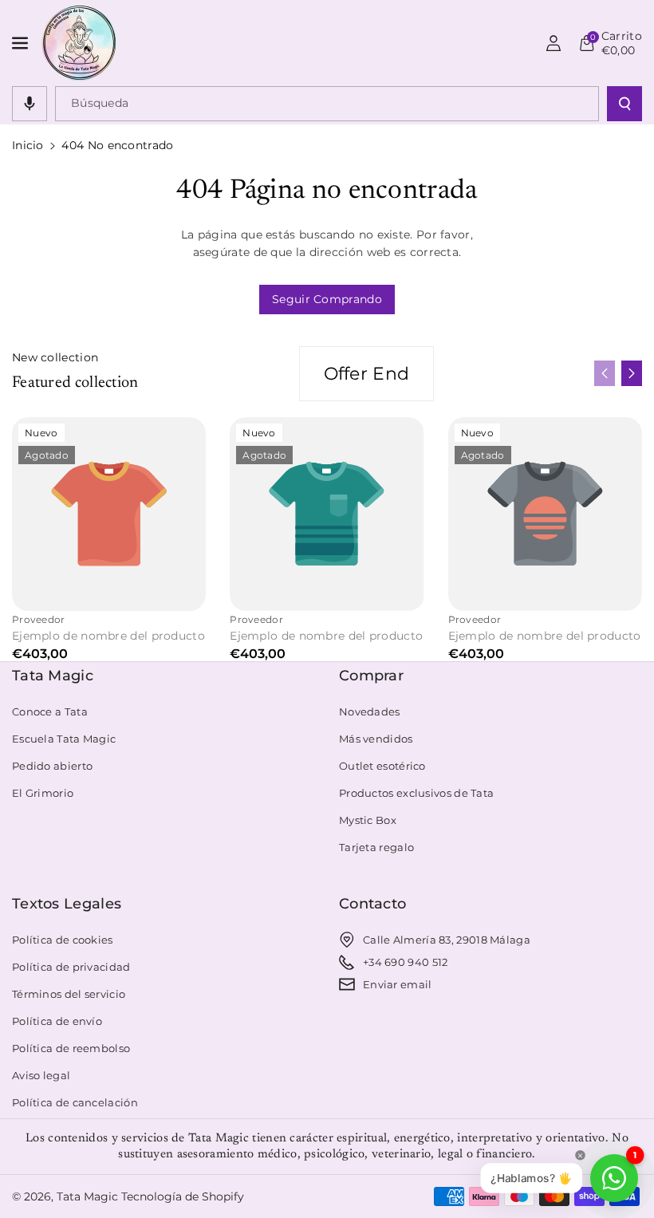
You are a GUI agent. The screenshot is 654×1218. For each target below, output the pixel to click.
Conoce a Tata (50, 711)
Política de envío (57, 1021)
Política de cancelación (75, 1102)
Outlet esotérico (382, 765)
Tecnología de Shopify (182, 1196)
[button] (21, 43)
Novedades (369, 711)
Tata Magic (52, 675)
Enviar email (397, 984)
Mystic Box (367, 820)
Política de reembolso (71, 1048)
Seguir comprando (327, 299)
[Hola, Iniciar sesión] (553, 43)
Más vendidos (376, 738)
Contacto (372, 904)
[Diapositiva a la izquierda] (604, 373)
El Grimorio (42, 792)
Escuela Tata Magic (64, 738)
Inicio (28, 145)
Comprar (371, 675)
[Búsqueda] (624, 103)
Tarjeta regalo (376, 847)
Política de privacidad (71, 966)
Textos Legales (66, 904)
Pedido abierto (52, 765)
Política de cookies (62, 939)
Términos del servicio (68, 993)
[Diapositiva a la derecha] (631, 373)
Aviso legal (41, 1075)
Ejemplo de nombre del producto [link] (108, 636)
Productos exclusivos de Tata (416, 792)
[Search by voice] (29, 103)
